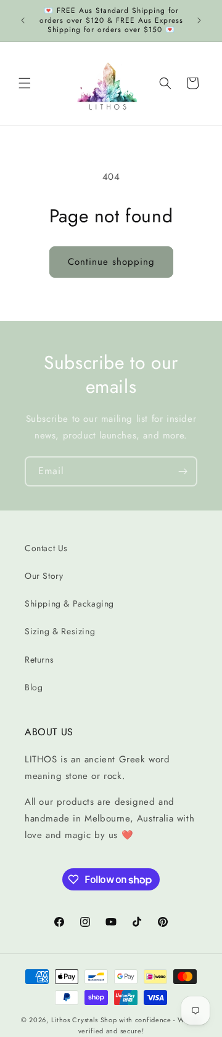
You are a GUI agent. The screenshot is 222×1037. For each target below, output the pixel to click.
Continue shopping (111, 261)
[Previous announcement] (22, 20)
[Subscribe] (182, 471)
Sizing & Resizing (60, 631)
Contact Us (46, 548)
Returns (39, 659)
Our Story (44, 576)
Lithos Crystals (75, 1020)
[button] (24, 83)
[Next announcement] (199, 20)
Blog (34, 687)
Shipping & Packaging (69, 603)
